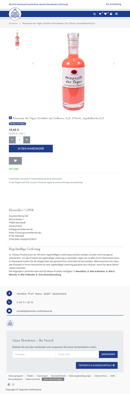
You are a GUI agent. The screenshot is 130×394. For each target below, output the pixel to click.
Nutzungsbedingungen (80, 376)
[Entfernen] (12, 139)
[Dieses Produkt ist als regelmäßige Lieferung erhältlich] (10, 117)
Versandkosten (15, 379)
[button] (33, 63)
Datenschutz (101, 376)
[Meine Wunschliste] (105, 14)
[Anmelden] (111, 14)
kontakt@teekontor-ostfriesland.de (34, 311)
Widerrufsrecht (33, 379)
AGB (112, 376)
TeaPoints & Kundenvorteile (95, 365)
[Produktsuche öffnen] (94, 13)
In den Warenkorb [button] (31, 148)
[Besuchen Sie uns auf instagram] (13, 385)
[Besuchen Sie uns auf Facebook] (9, 385)
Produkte (13, 23)
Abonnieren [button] (108, 354)
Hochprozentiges (17, 124)
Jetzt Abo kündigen (52, 379)
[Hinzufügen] (26, 139)
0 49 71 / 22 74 (25, 302)
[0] (100, 14)
